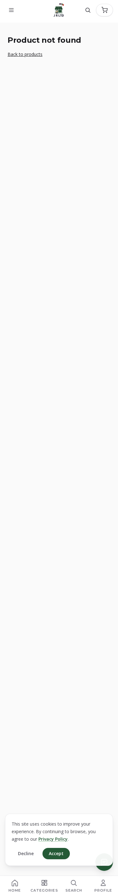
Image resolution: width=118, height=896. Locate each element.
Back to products (25, 54)
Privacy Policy (53, 839)
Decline (26, 853)
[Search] (87, 10)
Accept (56, 853)
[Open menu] (11, 10)
